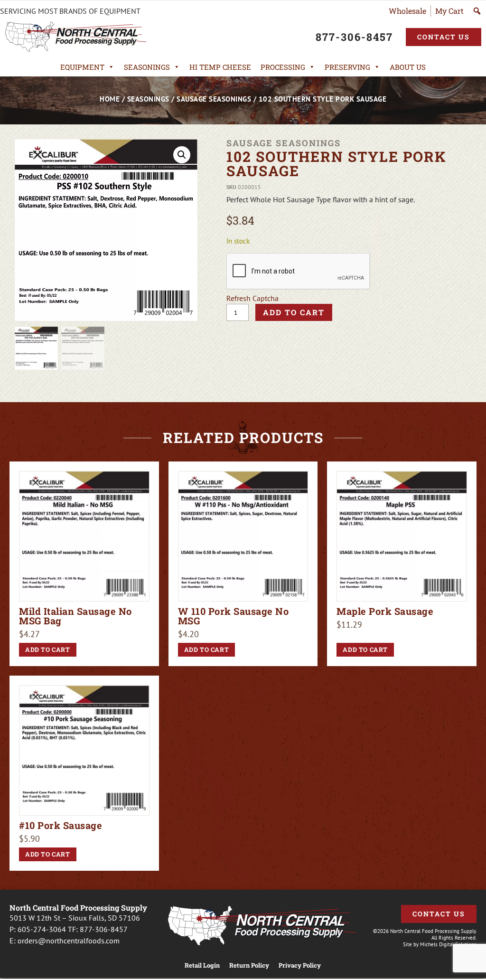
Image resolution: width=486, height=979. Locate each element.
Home (110, 99)
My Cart (449, 11)
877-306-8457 (104, 929)
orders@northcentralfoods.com (69, 940)
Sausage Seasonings (214, 99)
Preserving (347, 67)
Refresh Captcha (252, 298)
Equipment (82, 67)
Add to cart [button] (47, 649)
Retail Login (202, 965)
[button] (181, 154)
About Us (408, 67)
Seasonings (147, 67)
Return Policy (249, 965)
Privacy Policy (300, 965)
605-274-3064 (42, 929)
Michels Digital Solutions (448, 944)
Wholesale (407, 11)
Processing (283, 67)
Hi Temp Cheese (220, 67)
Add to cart (294, 312)
